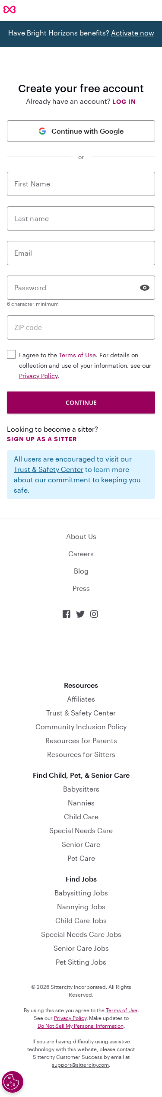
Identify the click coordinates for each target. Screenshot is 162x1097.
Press (81, 588)
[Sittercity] (9, 10)
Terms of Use (77, 355)
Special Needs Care (81, 830)
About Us (81, 536)
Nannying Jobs (81, 906)
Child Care (81, 816)
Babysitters (81, 789)
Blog (81, 571)
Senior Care (81, 844)
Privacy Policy (38, 375)
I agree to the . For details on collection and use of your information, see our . (85, 365)
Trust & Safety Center (48, 469)
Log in (124, 101)
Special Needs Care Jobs (81, 934)
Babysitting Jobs (81, 893)
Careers (81, 553)
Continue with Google (87, 131)
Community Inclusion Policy (81, 726)
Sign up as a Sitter (42, 439)
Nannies (81, 803)
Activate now (132, 33)
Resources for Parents (81, 740)
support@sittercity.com (80, 1065)
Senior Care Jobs (81, 948)
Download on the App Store (81, 650)
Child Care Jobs (81, 920)
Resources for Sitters (81, 754)
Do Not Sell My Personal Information (81, 1026)
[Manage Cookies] (12, 1082)
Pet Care (81, 858)
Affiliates (81, 699)
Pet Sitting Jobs (81, 962)
